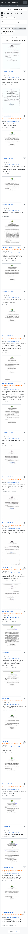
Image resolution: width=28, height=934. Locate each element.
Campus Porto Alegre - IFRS (14, 77)
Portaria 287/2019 (7, 291)
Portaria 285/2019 (7, 383)
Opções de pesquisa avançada (11, 22)
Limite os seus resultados (14, 9)
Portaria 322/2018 (7, 116)
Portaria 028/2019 (7, 912)
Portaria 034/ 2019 (7, 652)
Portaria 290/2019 (7, 159)
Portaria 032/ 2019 (7, 741)
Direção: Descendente (6, 33)
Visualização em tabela (20, 28)
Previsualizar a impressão (9, 26)
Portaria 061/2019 (7, 611)
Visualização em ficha (8, 28)
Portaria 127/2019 (7, 432)
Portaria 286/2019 (7, 336)
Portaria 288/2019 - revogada (11, 247)
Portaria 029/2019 (7, 868)
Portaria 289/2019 (7, 204)
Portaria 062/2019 (7, 567)
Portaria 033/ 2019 (7, 698)
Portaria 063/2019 (7, 523)
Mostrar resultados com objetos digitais (16, 40)
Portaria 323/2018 (7, 71)
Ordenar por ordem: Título (7, 31)
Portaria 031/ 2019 (7, 784)
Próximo (17, 931)
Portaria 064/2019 (7, 477)
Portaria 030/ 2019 (7, 826)
